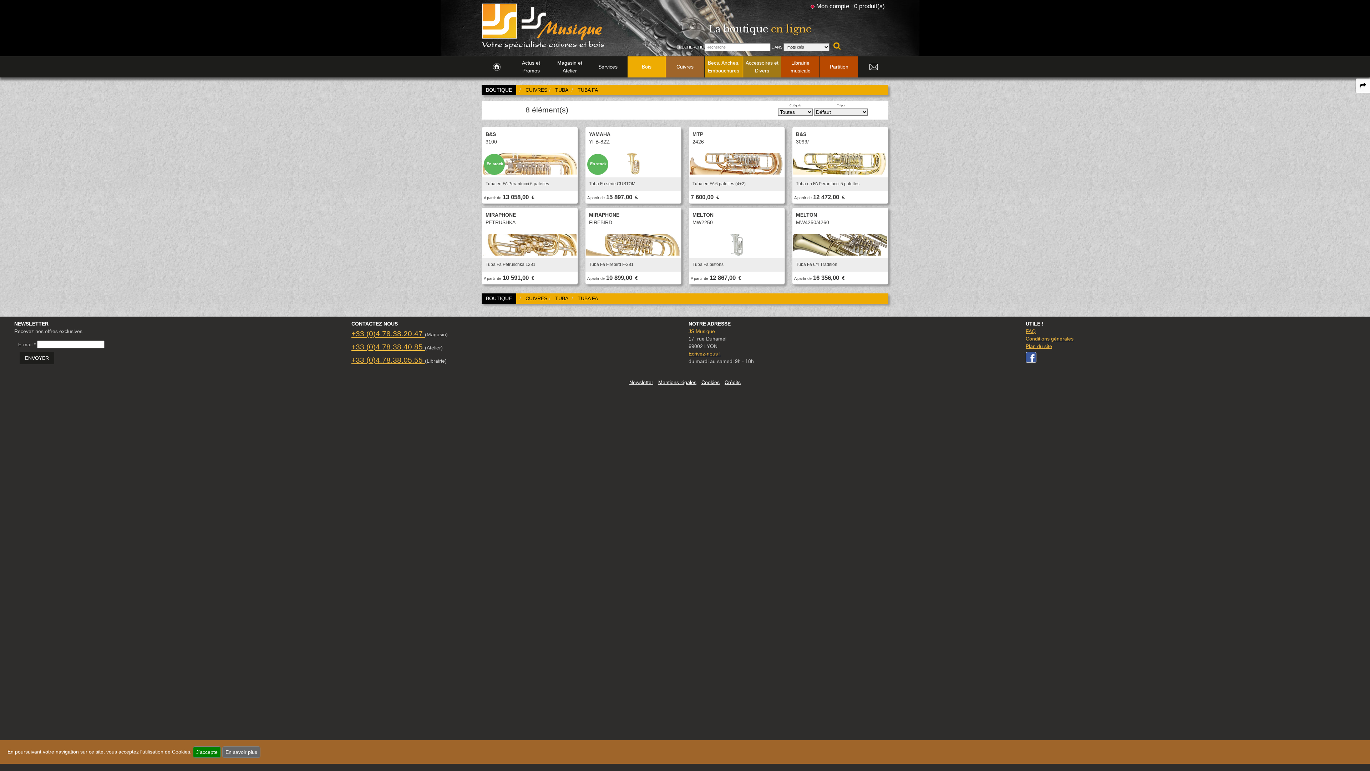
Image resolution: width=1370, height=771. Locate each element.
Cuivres (685, 67)
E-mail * (27, 344)
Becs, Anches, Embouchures (724, 67)
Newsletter (641, 382)
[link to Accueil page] (497, 67)
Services (608, 67)
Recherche (691, 47)
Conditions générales (1050, 339)
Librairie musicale (801, 67)
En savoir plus (241, 752)
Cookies (710, 382)
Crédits (733, 382)
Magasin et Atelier (569, 67)
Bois (646, 67)
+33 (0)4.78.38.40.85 (388, 347)
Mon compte (832, 6)
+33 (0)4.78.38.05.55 (388, 360)
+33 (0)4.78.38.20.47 (388, 333)
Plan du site (1039, 346)
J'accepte (207, 752)
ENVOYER (37, 358)
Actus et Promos (531, 67)
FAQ (1031, 331)
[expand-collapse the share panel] (1363, 86)
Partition (839, 67)
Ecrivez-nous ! (705, 354)
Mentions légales (677, 382)
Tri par (841, 105)
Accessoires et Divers (762, 67)
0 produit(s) (869, 6)
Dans (777, 47)
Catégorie (795, 105)
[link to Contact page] (873, 67)
